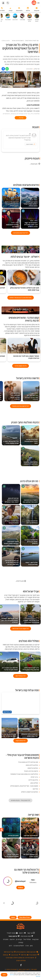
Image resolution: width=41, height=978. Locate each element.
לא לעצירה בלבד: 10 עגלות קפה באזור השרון (29, 735)
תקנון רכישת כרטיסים (24, 969)
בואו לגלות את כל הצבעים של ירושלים (20, 298)
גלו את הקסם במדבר (20, 366)
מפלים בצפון (34, 783)
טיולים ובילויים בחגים (32, 765)
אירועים (12, 939)
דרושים (21, 933)
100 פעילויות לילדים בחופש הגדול (28, 762)
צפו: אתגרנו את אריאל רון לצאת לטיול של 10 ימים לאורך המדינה (12, 563)
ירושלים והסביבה (18, 945)
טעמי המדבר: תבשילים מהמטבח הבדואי (12, 522)
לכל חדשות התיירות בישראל (20, 406)
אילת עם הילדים (33, 780)
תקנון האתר (34, 969)
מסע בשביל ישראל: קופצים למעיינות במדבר (11, 855)
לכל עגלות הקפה (20, 741)
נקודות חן (19, 939)
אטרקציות (35, 939)
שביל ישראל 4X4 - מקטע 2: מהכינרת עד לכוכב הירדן (31, 621)
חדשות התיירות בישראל (31, 771)
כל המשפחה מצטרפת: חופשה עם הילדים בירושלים (31, 542)
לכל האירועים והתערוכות (20, 233)
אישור (4, 975)
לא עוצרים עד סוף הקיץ (31, 836)
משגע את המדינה (13, 836)
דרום (10, 945)
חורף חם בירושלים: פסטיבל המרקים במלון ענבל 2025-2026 (24, 289)
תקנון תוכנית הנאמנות (11, 969)
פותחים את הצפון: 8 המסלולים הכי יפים (32, 522)
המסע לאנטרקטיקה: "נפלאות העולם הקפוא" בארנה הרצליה (30, 203)
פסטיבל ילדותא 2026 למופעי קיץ (12, 225)
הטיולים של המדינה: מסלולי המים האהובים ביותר (31, 441)
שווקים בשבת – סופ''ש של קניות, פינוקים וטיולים (24, 786)
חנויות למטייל (11, 933)
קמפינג (20, 942)
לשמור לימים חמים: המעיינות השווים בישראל (11, 543)
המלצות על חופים (33, 768)
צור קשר (30, 933)
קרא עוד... (20, 118)
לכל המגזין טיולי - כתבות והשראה (20, 800)
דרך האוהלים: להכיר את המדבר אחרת (30, 855)
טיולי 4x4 (35, 789)
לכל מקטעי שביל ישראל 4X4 (20, 629)
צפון (31, 945)
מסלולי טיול (27, 939)
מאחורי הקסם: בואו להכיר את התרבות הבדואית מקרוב (26, 357)
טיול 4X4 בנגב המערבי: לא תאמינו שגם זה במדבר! (10, 669)
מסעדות (5, 939)
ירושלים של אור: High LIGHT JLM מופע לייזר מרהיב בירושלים (31, 224)
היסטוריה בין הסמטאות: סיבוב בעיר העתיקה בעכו (30, 501)
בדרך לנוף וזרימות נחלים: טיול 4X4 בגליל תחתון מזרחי (31, 669)
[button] (39, 3)
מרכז (27, 945)
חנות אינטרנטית (26, 936)
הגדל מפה (6, 712)
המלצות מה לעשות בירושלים (29, 792)
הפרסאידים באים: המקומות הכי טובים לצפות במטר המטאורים (12, 500)
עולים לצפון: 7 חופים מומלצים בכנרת (32, 563)
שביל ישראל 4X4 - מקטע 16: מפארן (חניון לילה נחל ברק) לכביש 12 (9, 620)
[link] (7, 69)
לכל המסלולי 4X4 (20, 676)
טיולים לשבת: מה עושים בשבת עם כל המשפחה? (31, 463)
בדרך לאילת (34, 777)
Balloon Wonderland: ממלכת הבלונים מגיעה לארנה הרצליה (11, 203)
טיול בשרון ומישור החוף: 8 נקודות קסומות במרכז (11, 442)
